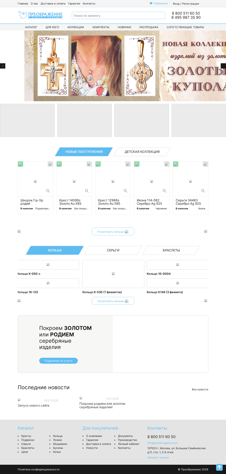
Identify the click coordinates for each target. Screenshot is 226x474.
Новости (92, 447)
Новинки (124, 27)
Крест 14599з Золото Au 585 (70, 202)
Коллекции (76, 27)
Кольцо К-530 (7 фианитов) (37, 292)
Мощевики (60, 444)
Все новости (200, 389)
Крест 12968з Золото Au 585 (109, 202)
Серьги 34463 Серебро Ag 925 (188, 202)
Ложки (57, 440)
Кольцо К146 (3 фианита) (100, 292)
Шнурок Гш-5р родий (32, 202)
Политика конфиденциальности (39, 469)
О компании (94, 436)
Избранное (161, 3)
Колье (57, 451)
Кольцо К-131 (155, 273)
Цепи (24, 451)
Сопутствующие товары (185, 27)
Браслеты (27, 447)
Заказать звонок (158, 457)
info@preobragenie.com (162, 443)
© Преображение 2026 (193, 469)
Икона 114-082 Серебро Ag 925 (149, 202)
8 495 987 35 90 (186, 17)
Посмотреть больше (111, 232)
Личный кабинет (128, 444)
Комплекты (100, 27)
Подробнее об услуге (58, 360)
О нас (34, 3)
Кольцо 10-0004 (94, 273)
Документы (125, 436)
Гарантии (74, 3)
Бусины (58, 447)
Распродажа (148, 27)
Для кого (52, 27)
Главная (23, 3)
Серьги (26, 444)
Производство (127, 440)
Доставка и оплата (53, 3)
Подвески (27, 440)
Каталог (31, 27)
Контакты (89, 3)
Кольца (57, 436)
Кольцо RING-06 (158, 292)
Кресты (26, 436)
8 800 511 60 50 (186, 13)
